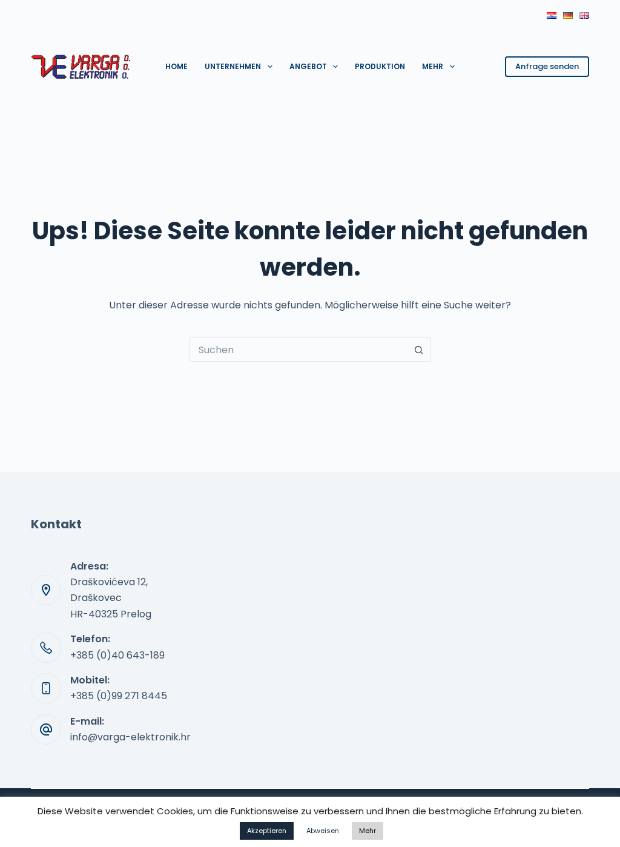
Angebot (308, 66)
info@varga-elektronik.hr (130, 737)
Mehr (432, 66)
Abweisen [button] (322, 830)
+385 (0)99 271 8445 (118, 696)
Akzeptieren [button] (266, 830)
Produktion (380, 66)
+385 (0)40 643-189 (117, 655)
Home (176, 66)
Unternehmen (233, 66)
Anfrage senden (547, 66)
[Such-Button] (419, 349)
